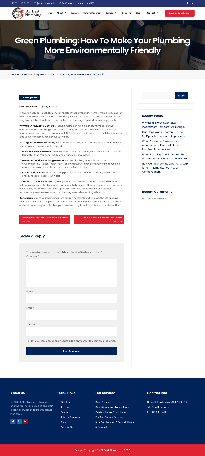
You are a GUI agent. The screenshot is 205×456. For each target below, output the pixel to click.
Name (30, 291)
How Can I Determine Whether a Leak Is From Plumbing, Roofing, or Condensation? (165, 167)
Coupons (126, 13)
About (60, 13)
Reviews (74, 13)
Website (30, 324)
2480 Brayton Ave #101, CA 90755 (78, 3)
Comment (32, 256)
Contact (150, 13)
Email (30, 307)
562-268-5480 (22, 3)
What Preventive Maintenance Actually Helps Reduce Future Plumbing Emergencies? (160, 145)
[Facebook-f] (12, 421)
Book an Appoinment (179, 13)
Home (49, 13)
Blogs (139, 13)
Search (182, 95)
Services (110, 13)
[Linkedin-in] (19, 421)
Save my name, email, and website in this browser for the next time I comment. (74, 341)
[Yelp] (25, 421)
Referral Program (92, 13)
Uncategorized (29, 97)
